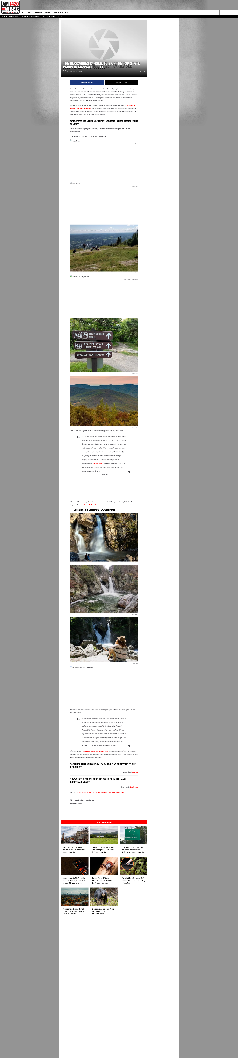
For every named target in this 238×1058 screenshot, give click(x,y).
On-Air (30, 12)
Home (23, 12)
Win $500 (59, 16)
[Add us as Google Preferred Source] (221, 12)
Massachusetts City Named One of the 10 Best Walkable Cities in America (73, 911)
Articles (80, 803)
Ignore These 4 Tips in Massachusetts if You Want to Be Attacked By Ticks (103, 880)
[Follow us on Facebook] (226, 12)
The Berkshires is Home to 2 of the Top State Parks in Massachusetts (100, 793)
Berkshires (81, 800)
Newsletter (57, 12)
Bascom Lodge (97, 463)
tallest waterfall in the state (92, 505)
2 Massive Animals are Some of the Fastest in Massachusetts (103, 911)
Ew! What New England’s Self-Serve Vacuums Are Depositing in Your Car (133, 880)
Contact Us (67, 12)
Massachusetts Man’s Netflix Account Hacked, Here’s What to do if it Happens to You (74, 880)
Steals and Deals (14, 16)
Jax (68, 71)
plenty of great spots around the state (95, 751)
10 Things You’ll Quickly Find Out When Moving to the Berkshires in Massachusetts (133, 849)
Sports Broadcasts (49, 16)
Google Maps (134, 787)
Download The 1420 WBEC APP (31, 16)
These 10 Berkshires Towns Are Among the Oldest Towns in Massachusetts (103, 849)
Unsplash (135, 772)
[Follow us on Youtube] (231, 12)
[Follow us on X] (235, 12)
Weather (47, 12)
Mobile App (38, 12)
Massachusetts (89, 800)
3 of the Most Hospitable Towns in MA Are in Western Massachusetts (74, 849)
